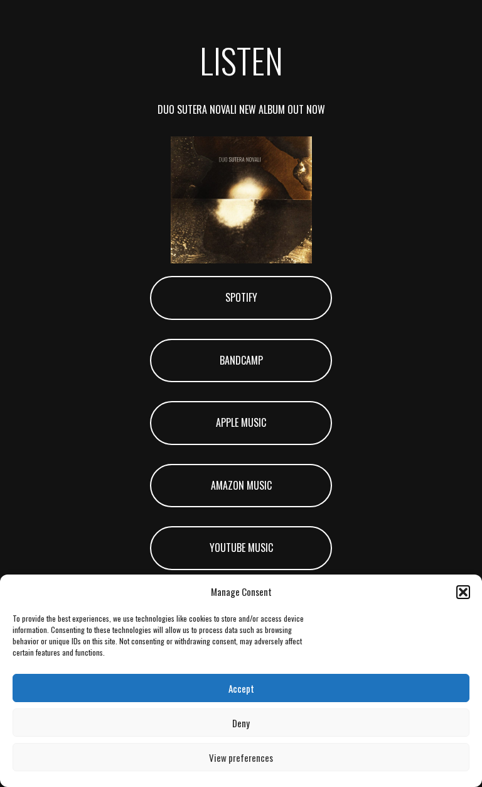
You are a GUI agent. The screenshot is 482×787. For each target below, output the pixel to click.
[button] (463, 592)
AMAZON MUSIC (241, 485)
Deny (241, 723)
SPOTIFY (241, 297)
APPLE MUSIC (241, 422)
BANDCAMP (241, 360)
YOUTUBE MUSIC (241, 547)
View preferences (241, 757)
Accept (241, 688)
